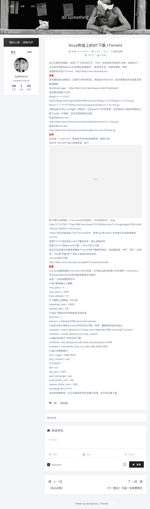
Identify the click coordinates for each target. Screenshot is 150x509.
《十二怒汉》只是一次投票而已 (124, 488)
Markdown (56, 464)
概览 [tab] (13, 52)
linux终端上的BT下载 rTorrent (95, 45)
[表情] (125, 464)
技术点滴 (118, 51)
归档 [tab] (29, 52)
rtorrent (63, 403)
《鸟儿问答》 (56, 488)
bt (55, 403)
